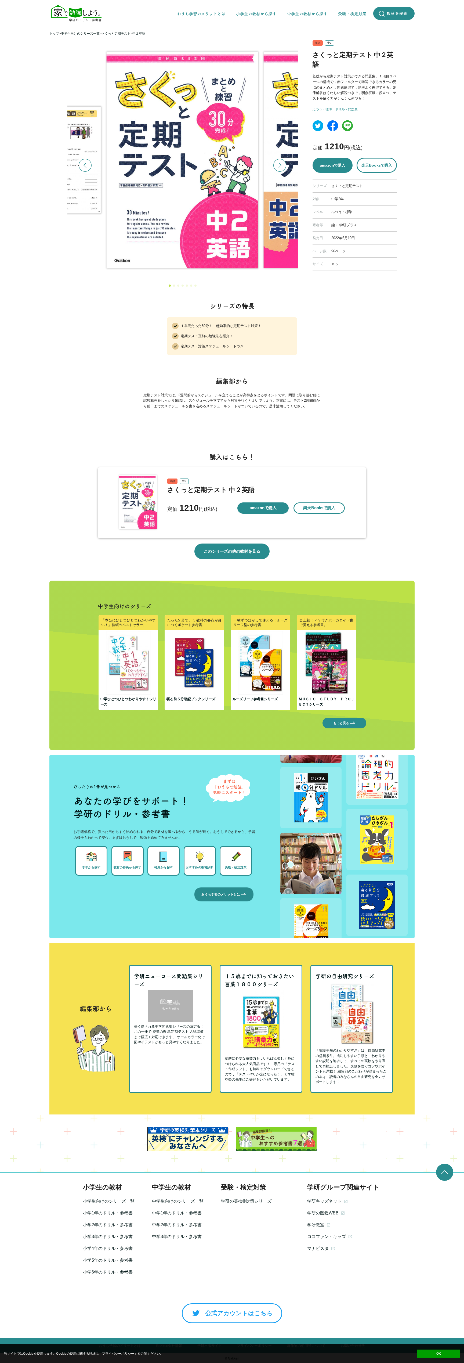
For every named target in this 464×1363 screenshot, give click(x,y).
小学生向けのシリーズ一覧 (109, 1201)
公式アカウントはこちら (239, 1313)
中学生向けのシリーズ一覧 (178, 1201)
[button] (170, 286)
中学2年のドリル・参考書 (177, 1224)
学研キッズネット (324, 1201)
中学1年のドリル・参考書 (177, 1213)
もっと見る (341, 723)
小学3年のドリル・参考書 (108, 1236)
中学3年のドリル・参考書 (177, 1236)
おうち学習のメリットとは (220, 894)
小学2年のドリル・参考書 (108, 1224)
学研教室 (315, 1224)
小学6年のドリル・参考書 (108, 1272)
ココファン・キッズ (326, 1236)
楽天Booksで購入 (376, 165)
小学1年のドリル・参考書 (108, 1213)
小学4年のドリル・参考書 (108, 1248)
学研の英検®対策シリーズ (246, 1201)
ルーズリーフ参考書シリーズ (255, 699)
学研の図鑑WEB (323, 1213)
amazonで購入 (332, 165)
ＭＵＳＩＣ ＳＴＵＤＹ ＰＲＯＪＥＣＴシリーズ (326, 701)
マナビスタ (318, 1248)
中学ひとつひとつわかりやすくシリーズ (128, 701)
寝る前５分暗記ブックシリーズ (190, 699)
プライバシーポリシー (118, 1353)
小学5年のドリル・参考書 (108, 1260)
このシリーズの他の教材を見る (232, 551)
